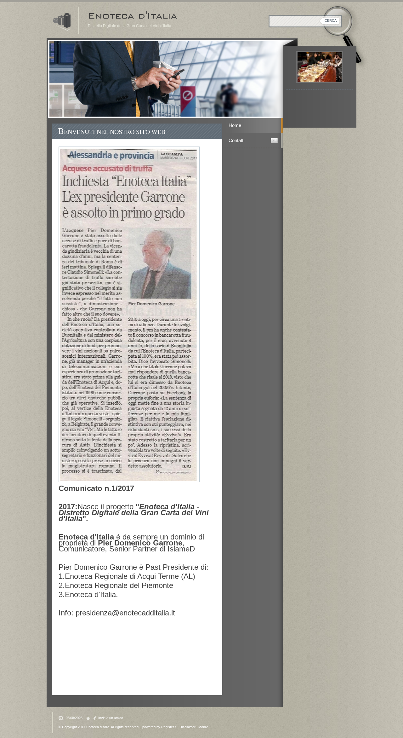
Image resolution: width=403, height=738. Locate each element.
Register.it (168, 727)
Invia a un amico (110, 718)
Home (235, 125)
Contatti (236, 140)
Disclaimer (187, 727)
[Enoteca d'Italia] (62, 22)
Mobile (203, 727)
